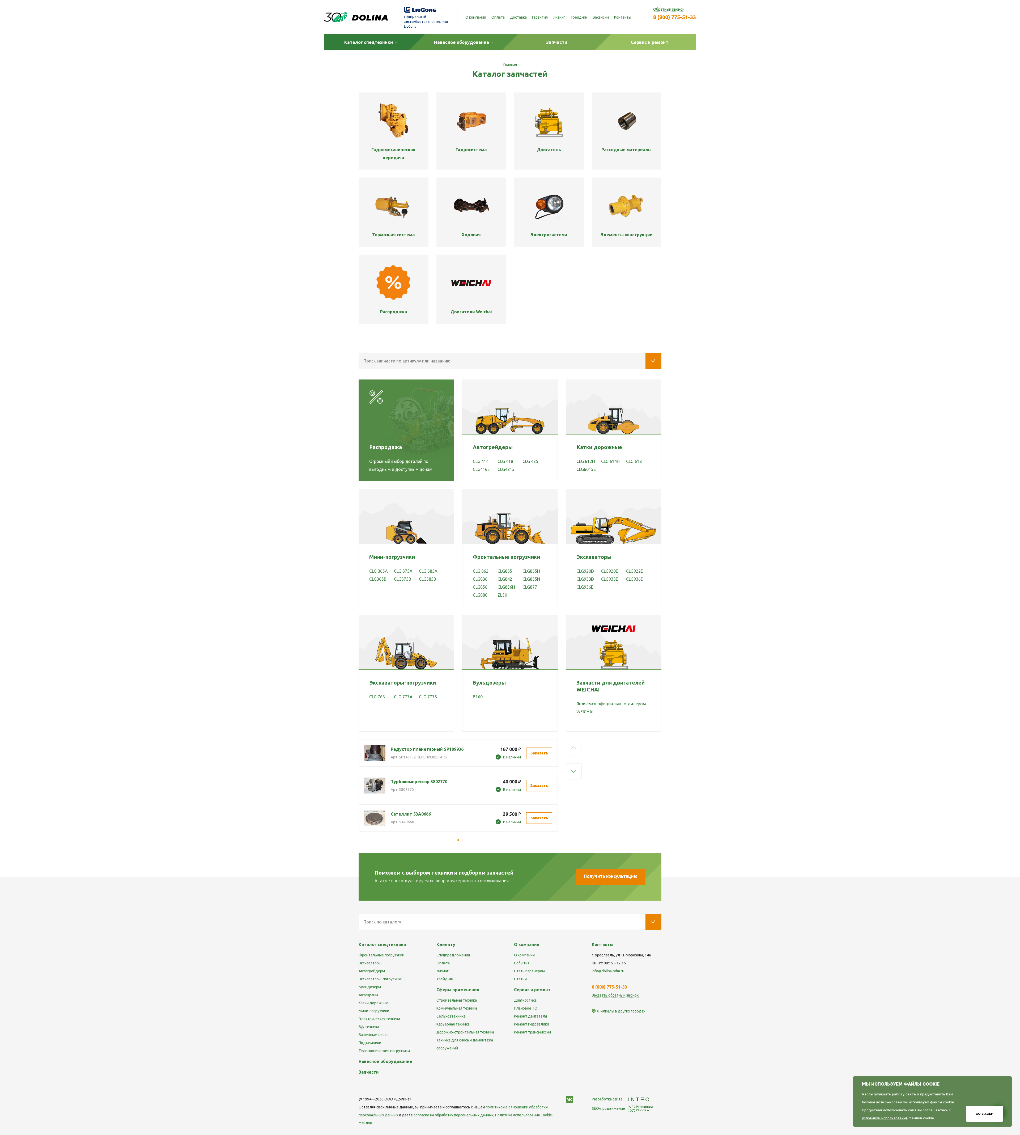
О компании (475, 17)
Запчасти (369, 1072)
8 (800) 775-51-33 (674, 17)
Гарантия (540, 17)
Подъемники (370, 1043)
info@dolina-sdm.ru (608, 971)
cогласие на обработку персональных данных (454, 1115)
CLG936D (635, 579)
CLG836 (480, 579)
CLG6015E (586, 469)
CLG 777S (428, 696)
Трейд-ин (579, 17)
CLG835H (531, 571)
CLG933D (585, 579)
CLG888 (480, 595)
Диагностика (525, 1000)
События (521, 963)
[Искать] (653, 361)
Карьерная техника (453, 1024)
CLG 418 (505, 461)
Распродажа (385, 447)
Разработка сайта (607, 1099)
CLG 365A (378, 571)
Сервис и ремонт (532, 989)
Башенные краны (373, 1035)
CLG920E (609, 571)
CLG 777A (403, 696)
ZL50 (502, 595)
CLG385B (427, 579)
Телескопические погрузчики (384, 1051)
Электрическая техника (379, 1019)
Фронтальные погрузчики (506, 557)
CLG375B (402, 579)
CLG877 (529, 587)
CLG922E (634, 571)
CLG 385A (428, 571)
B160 (478, 696)
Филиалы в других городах (621, 1011)
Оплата (498, 17)
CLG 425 (530, 461)
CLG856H (506, 587)
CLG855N (531, 579)
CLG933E (609, 579)
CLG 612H (585, 461)
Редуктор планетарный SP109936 (427, 749)
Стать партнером (529, 971)
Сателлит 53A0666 (411, 814)
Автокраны (368, 995)
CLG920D (585, 571)
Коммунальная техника (456, 1008)
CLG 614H (610, 461)
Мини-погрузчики (392, 557)
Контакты (622, 17)
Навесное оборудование (385, 1061)
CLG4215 (506, 469)
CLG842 (505, 579)
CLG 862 (480, 571)
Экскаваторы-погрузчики (402, 683)
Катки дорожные (599, 447)
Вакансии (601, 17)
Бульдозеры (489, 683)
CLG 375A (403, 571)
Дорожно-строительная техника (465, 1032)
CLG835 (505, 571)
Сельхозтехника (450, 1016)
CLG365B (377, 579)
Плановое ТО (525, 1008)
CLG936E (584, 587)
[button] (574, 748)
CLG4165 (481, 469)
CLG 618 (634, 461)
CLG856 (480, 587)
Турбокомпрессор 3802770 (419, 781)
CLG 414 (480, 461)
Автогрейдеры (493, 447)
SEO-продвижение (609, 1108)
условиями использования (885, 1118)
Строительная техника (456, 1000)
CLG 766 (377, 696)
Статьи (520, 979)
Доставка (518, 17)
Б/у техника (369, 1027)
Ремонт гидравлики (531, 1024)
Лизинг (559, 17)
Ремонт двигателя (530, 1016)
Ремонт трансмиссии (532, 1032)
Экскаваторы (593, 557)
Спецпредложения (453, 955)
